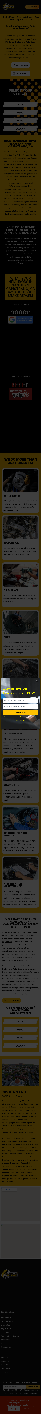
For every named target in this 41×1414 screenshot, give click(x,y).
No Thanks (20, 720)
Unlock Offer (20, 712)
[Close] (37, 681)
